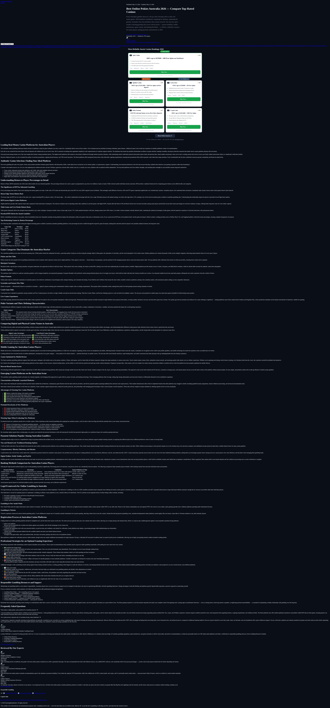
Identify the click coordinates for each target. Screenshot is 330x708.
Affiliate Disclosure (21, 700)
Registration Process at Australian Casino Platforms (27, 47)
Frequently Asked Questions (111, 47)
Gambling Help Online (10, 693)
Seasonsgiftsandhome (6, 1)
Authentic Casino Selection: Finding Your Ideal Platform (50, 45)
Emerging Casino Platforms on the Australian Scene (228, 45)
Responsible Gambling (25, 693)
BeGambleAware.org (179, 139)
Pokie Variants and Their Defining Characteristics (141, 45)
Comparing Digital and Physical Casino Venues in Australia (171, 45)
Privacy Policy (5, 700)
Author (3, 3)
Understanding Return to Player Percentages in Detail (81, 45)
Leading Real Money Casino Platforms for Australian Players (18, 45)
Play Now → (165, 72)
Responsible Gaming (41, 700)
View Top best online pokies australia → (137, 34)
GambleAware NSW (38, 693)
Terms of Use (12, 700)
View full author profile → (8, 644)
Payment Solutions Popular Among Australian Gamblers (259, 45)
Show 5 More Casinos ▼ (165, 135)
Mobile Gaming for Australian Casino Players (201, 45)
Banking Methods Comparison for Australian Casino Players (292, 45)
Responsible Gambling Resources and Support (89, 47)
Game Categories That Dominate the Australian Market (112, 45)
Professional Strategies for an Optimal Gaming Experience (58, 47)
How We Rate (31, 700)
